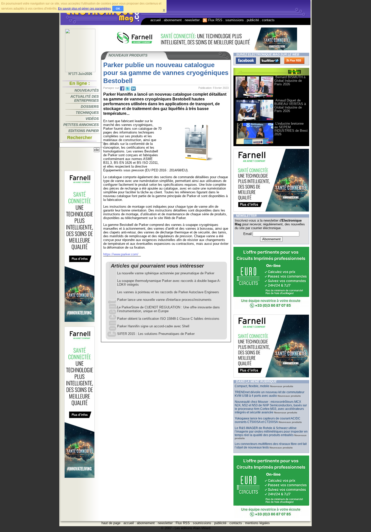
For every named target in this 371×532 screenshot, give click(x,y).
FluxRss (294, 60)
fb (122, 88)
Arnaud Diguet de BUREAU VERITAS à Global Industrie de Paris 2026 (290, 105)
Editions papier (83, 131)
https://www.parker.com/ (120, 254)
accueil (155, 20)
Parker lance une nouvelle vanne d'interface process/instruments (164, 300)
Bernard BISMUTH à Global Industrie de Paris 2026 (289, 80)
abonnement (173, 20)
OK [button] (118, 8)
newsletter (192, 20)
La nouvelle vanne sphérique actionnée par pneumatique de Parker (165, 273)
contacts (268, 20)
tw (127, 88)
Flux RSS (214, 20)
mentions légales (257, 523)
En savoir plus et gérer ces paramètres (84, 8)
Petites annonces (81, 125)
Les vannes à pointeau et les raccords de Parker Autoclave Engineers (168, 292)
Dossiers (90, 106)
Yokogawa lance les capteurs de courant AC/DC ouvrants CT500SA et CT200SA (267, 420)
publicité (253, 20)
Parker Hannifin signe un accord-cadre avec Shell (153, 326)
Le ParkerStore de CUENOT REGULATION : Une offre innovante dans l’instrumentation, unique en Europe (168, 309)
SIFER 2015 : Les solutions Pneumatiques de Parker (156, 334)
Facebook (246, 60)
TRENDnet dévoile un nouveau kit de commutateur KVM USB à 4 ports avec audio (269, 393)
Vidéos (92, 119)
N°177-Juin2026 (80, 74)
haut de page (110, 523)
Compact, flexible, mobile (252, 386)
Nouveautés (86, 90)
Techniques (87, 113)
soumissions (234, 20)
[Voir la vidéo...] (254, 97)
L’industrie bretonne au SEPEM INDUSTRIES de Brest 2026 (291, 129)
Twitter (270, 60)
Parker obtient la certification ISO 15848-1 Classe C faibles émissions (168, 319)
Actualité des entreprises (84, 98)
